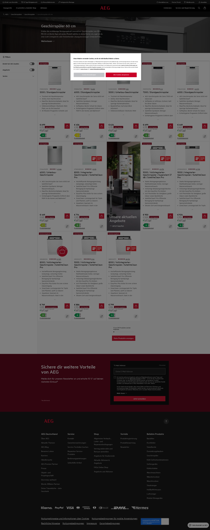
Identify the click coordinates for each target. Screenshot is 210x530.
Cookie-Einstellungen (89, 74)
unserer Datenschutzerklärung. (97, 69)
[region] (105, 67)
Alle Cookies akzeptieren (121, 74)
